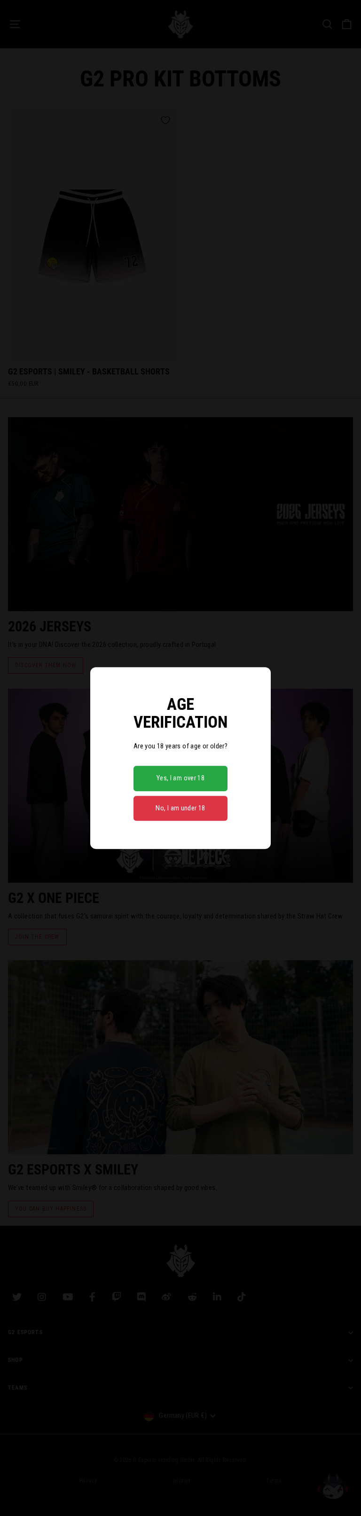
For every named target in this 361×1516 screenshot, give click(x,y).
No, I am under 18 (180, 808)
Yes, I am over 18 (180, 778)
